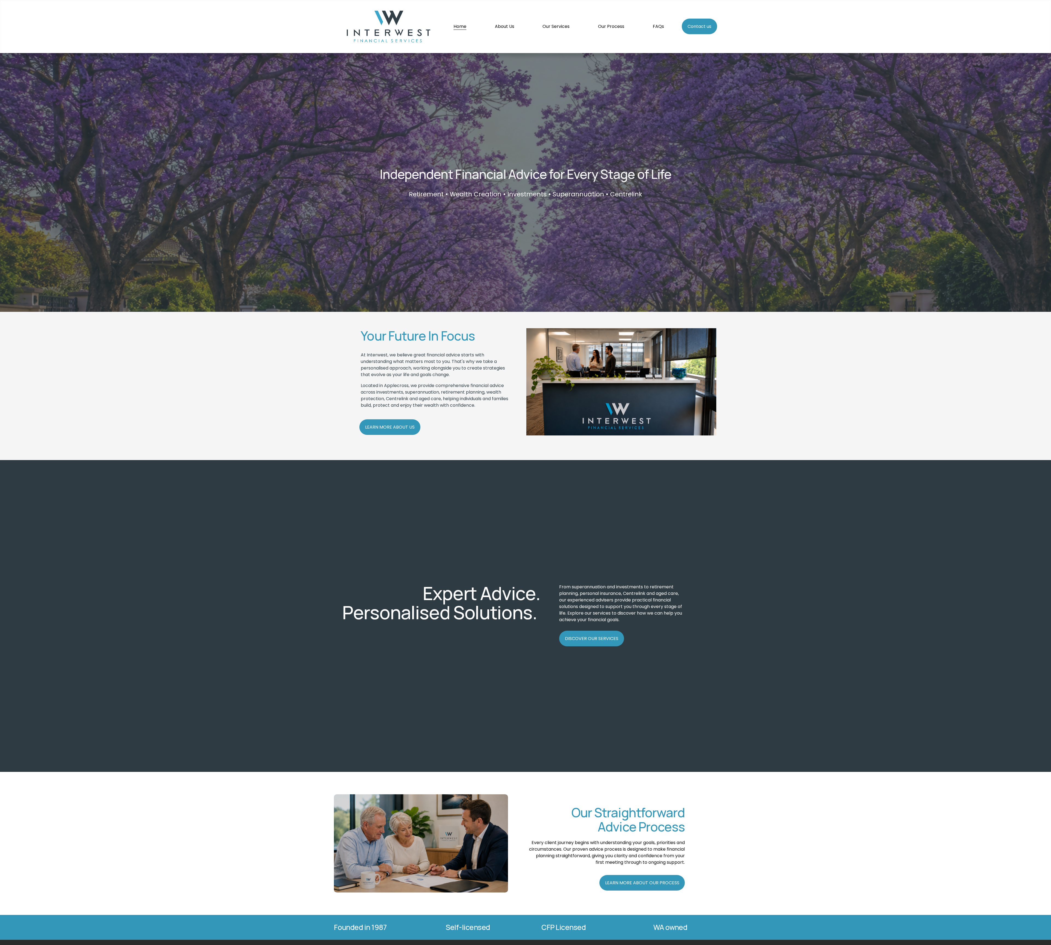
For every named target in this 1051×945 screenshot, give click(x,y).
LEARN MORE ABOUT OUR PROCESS (642, 883)
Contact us (699, 26)
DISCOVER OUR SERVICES (591, 638)
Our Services (556, 26)
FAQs (658, 26)
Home (460, 26)
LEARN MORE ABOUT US (390, 427)
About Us (504, 26)
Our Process (611, 26)
